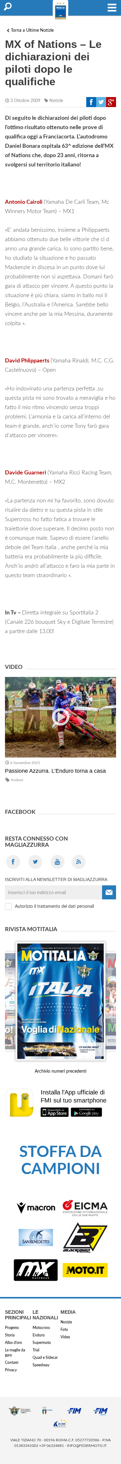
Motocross (41, 1328)
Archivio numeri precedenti (61, 1071)
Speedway (41, 1365)
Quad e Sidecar (45, 1357)
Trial (36, 1350)
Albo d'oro (13, 1343)
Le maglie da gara (15, 1352)
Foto (64, 1329)
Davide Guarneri (25, 473)
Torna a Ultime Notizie (32, 30)
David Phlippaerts (27, 361)
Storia (10, 1335)
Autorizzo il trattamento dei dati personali (54, 906)
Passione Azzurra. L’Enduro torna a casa (55, 771)
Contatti (11, 1362)
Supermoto (42, 1343)
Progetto (12, 1328)
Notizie (56, 101)
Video (65, 1337)
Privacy (11, 1370)
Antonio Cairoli (24, 202)
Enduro (17, 780)
